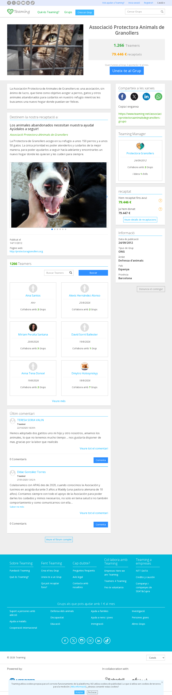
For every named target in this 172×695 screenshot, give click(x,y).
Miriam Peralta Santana (33, 334)
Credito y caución (145, 577)
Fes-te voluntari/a (113, 587)
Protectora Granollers (140, 153)
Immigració (97, 623)
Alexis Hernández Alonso (84, 295)
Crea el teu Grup (50, 570)
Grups (68, 12)
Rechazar (92, 692)
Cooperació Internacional (23, 627)
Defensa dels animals (62, 611)
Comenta (101, 460)
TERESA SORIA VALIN (30, 420)
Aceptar (79, 692)
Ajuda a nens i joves (102, 617)
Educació (55, 623)
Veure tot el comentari (94, 448)
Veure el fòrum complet (59, 539)
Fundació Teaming (20, 570)
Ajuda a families (99, 611)
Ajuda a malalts (18, 621)
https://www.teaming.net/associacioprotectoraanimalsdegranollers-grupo (139, 117)
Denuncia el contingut (151, 289)
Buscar (93, 272)
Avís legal (78, 577)
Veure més (59, 401)
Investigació (138, 611)
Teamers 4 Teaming (115, 581)
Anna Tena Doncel (33, 373)
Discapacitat (57, 617)
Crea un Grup (85, 12)
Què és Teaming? (48, 12)
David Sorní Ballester (84, 334)
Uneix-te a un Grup (51, 577)
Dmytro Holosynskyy (85, 373)
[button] (52, 229)
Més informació (78, 686)
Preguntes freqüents (84, 570)
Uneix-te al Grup (126, 70)
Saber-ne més (17, 506)
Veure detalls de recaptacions (140, 219)
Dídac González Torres (31, 472)
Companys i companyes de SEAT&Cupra (144, 587)
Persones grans (140, 617)
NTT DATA (142, 570)
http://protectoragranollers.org (26, 251)
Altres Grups (138, 623)
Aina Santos (33, 295)
